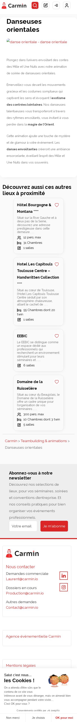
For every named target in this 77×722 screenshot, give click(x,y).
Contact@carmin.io (22, 607)
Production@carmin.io (25, 593)
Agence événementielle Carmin (33, 636)
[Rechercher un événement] (35, 5)
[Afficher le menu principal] (56, 5)
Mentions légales (21, 665)
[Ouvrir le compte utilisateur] (66, 5)
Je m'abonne (54, 526)
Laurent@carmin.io (22, 579)
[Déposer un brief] (45, 5)
